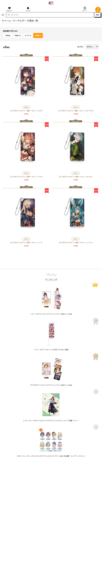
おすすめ (28, 35)
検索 (97, 15)
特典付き (18, 35)
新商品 (7, 35)
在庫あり (38, 35)
